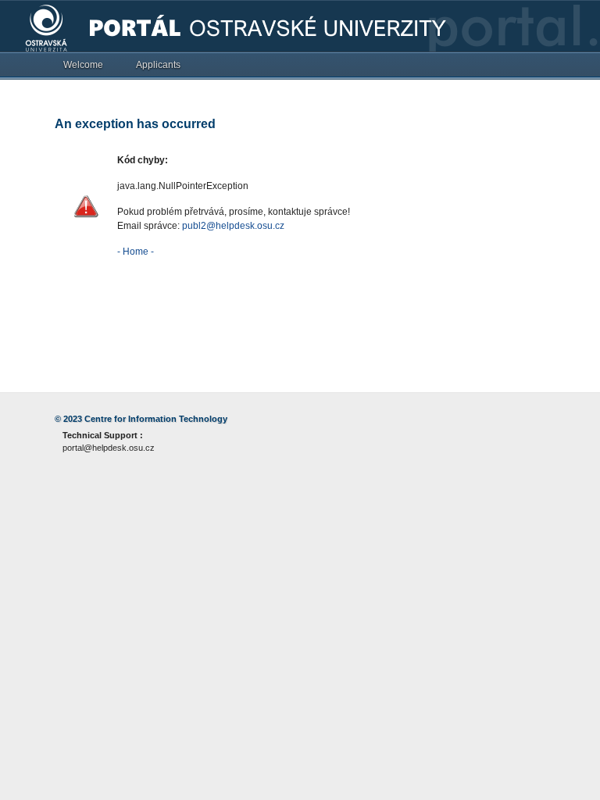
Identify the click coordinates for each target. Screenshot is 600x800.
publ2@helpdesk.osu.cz (233, 225)
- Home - (135, 251)
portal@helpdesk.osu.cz (108, 447)
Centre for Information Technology (155, 418)
